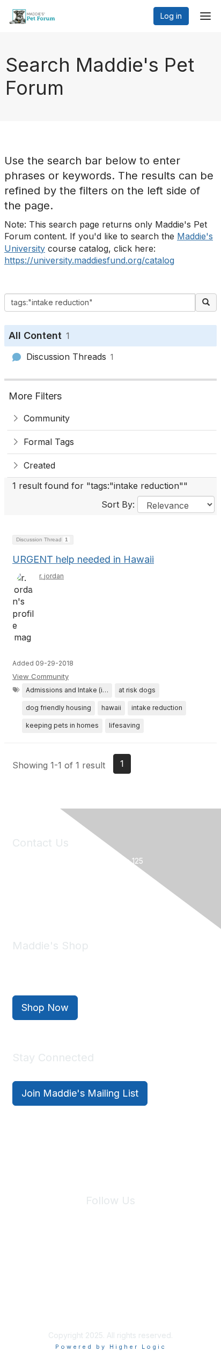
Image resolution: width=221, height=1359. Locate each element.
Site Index (40, 1264)
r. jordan (51, 576)
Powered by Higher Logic (110, 1346)
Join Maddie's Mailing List (79, 1093)
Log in (171, 15)
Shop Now (45, 1007)
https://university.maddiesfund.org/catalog (89, 260)
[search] (206, 302)
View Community (40, 676)
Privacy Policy (92, 1264)
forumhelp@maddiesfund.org (88, 897)
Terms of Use (148, 1264)
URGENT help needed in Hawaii (83, 559)
